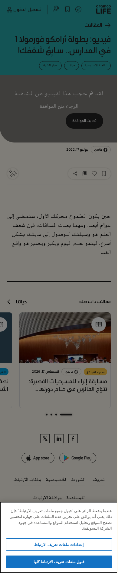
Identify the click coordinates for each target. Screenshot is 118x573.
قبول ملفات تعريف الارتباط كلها (59, 561)
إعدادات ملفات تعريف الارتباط (59, 544)
